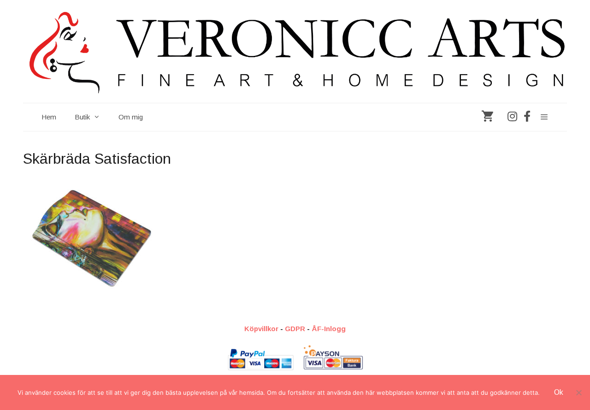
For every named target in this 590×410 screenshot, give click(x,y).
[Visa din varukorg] (487, 117)
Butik (82, 117)
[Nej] (578, 392)
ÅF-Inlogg (329, 329)
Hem (48, 117)
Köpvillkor (261, 329)
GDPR (295, 329)
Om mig (130, 117)
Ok (558, 392)
